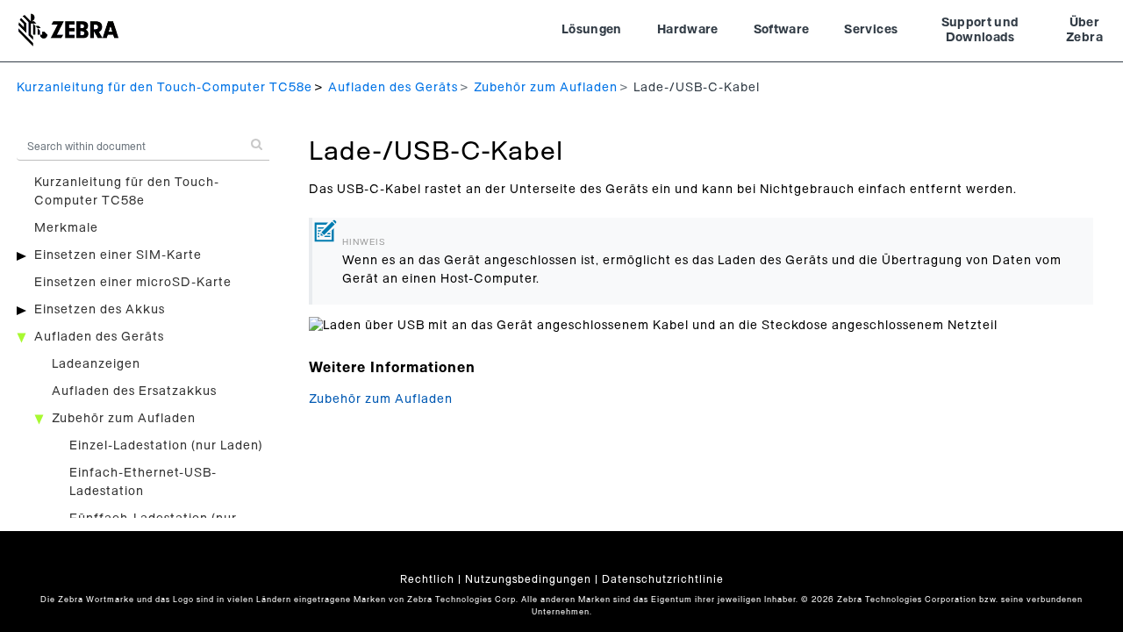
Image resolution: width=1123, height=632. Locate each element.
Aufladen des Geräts (393, 88)
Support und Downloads (980, 31)
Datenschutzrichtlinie (663, 579)
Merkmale (66, 228)
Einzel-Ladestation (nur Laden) (166, 446)
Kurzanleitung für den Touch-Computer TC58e (164, 88)
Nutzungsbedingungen (528, 579)
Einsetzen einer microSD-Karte (133, 282)
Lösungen (592, 30)
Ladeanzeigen (96, 364)
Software (782, 30)
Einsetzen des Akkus (99, 310)
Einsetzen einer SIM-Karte (118, 255)
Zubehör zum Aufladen (546, 88)
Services (871, 30)
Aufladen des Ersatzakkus (134, 391)
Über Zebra (1084, 31)
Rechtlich (427, 579)
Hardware (688, 30)
